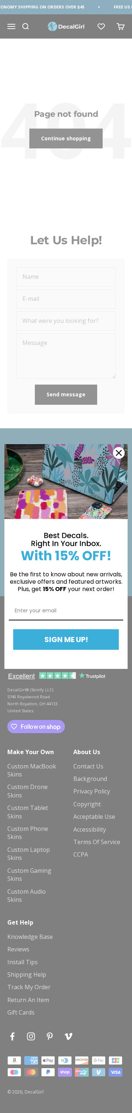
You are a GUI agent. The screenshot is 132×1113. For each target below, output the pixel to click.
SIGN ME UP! (66, 639)
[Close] (119, 453)
